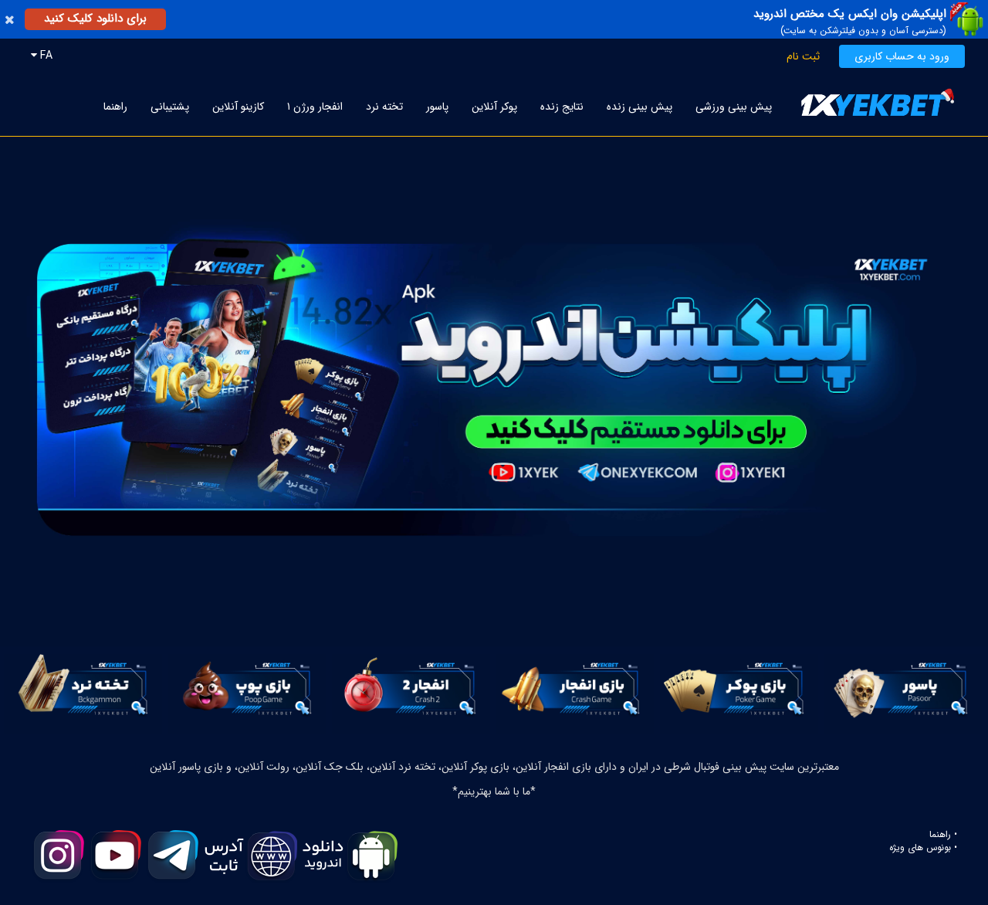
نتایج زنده (562, 106)
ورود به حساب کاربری (901, 56)
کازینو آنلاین (238, 106)
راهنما (115, 106)
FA (44, 55)
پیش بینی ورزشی (733, 106)
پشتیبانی (170, 106)
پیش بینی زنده (639, 106)
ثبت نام (803, 56)
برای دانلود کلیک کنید (95, 18)
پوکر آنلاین (494, 106)
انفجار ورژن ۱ (315, 106)
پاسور (437, 106)
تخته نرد (384, 106)
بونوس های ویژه (920, 847)
